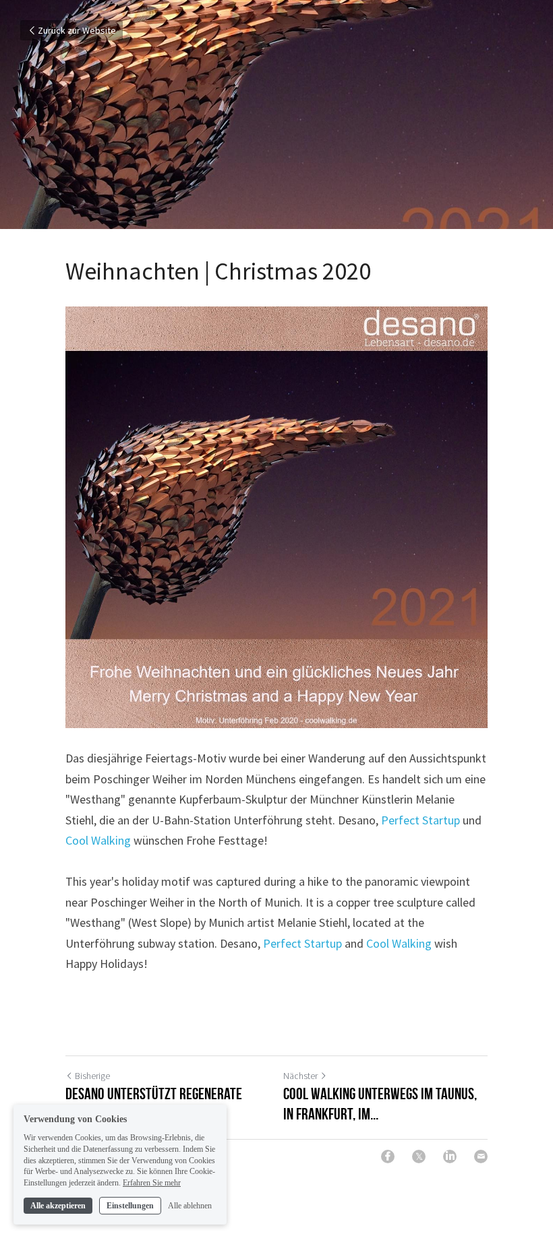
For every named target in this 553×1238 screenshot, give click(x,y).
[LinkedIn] (450, 1156)
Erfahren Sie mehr (152, 1182)
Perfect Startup (420, 820)
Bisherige (92, 1076)
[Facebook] (388, 1156)
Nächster (300, 1076)
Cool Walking (98, 840)
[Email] (481, 1156)
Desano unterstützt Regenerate (153, 1094)
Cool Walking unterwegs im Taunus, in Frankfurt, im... (380, 1104)
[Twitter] (419, 1156)
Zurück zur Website (77, 30)
